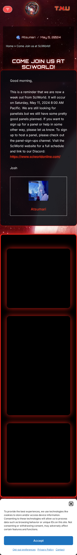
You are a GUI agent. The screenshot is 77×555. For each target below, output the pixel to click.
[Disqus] (38, 278)
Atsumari (29, 37)
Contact (60, 549)
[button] (71, 504)
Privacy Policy (46, 549)
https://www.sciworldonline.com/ (35, 157)
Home (9, 46)
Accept (38, 540)
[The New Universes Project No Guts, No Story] (32, 9)
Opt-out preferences (24, 549)
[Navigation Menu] (7, 9)
